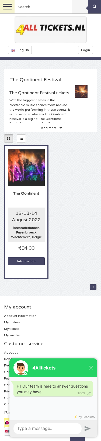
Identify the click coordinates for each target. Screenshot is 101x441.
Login (85, 50)
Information (26, 261)
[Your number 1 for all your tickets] (50, 29)
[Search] (94, 6)
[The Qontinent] (26, 167)
